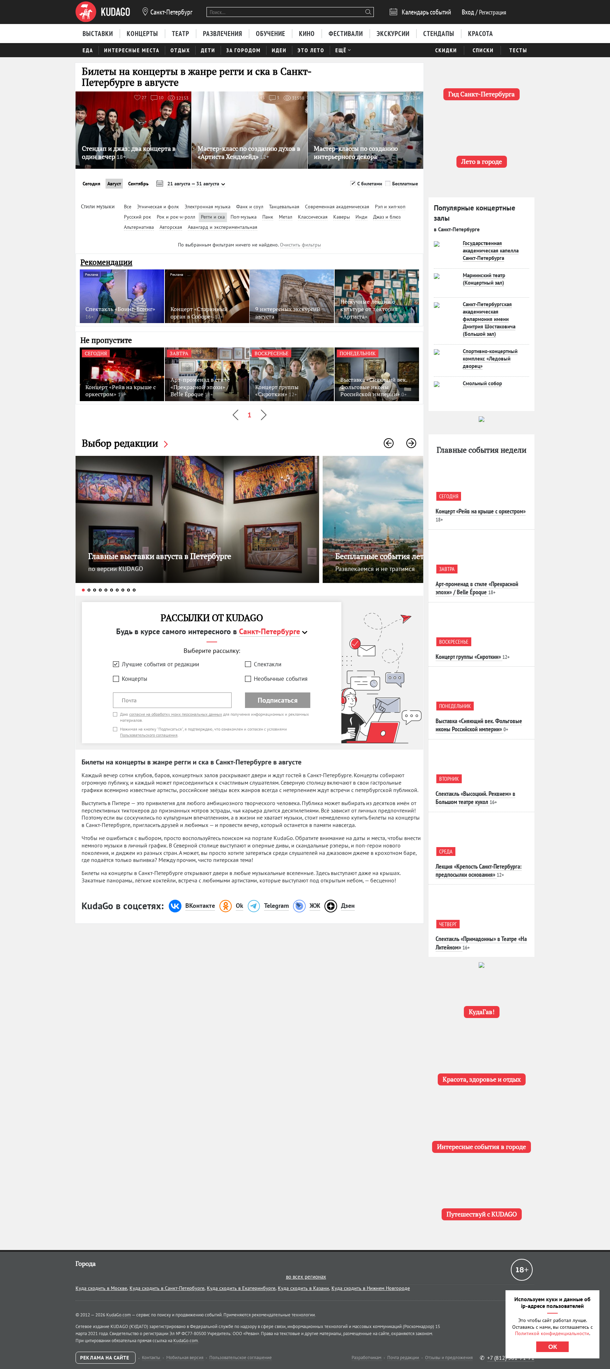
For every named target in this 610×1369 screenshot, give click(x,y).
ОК (552, 1346)
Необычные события (280, 679)
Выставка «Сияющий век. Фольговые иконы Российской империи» (479, 725)
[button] (388, 443)
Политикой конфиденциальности (552, 1333)
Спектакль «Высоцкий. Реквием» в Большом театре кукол (475, 798)
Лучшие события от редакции (160, 664)
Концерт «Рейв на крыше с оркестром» (481, 511)
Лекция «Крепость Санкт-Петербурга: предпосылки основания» (479, 870)
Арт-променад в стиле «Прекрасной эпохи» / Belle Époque (477, 588)
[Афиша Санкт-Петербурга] (103, 12)
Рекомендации (106, 262)
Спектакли (267, 664)
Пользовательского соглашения (149, 735)
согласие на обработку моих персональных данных (175, 714)
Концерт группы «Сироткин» (468, 657)
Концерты (134, 679)
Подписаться (278, 700)
